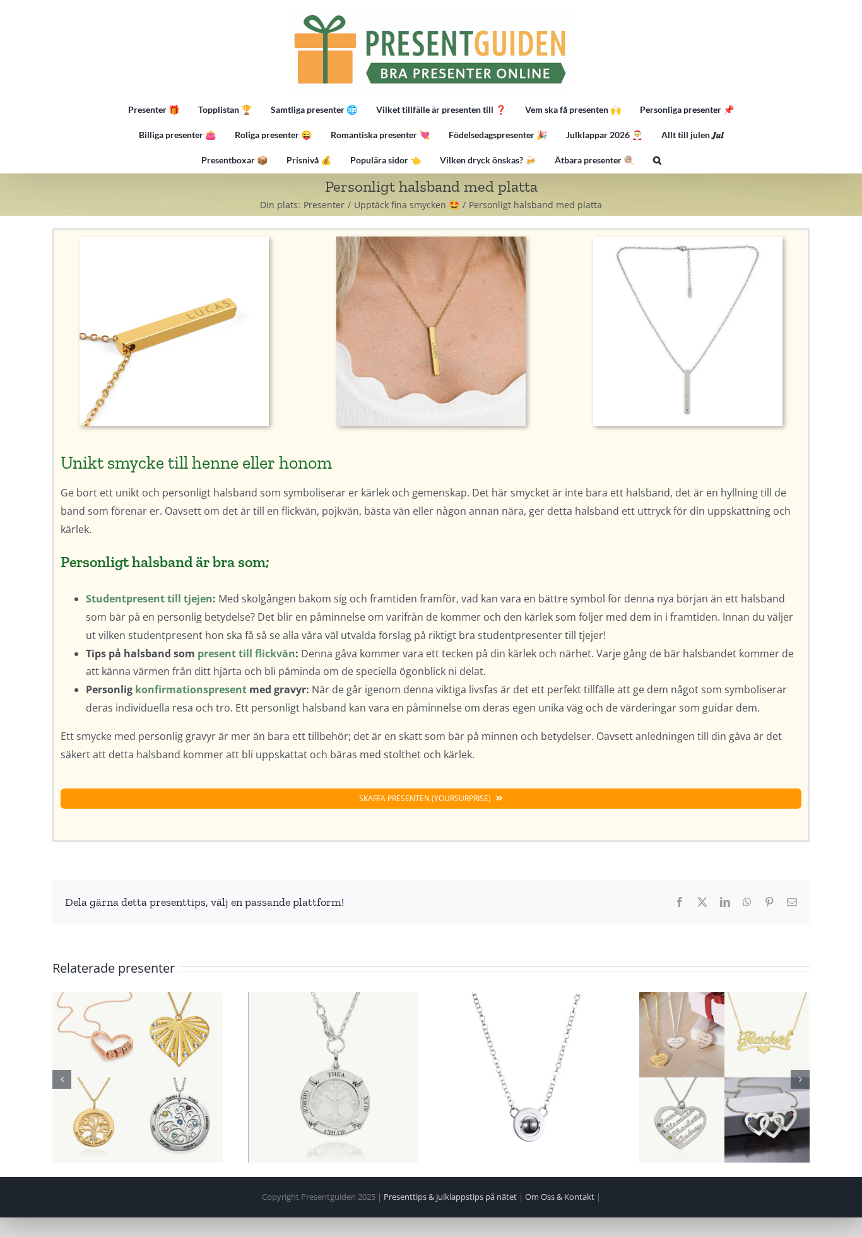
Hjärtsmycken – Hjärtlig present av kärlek (724, 1077)
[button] (657, 160)
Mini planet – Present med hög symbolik (529, 1077)
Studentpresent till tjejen (149, 599)
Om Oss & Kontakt (559, 1196)
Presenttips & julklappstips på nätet (450, 1196)
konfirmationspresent (191, 689)
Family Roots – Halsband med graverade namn (333, 1077)
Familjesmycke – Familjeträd (137, 1077)
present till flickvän (246, 653)
